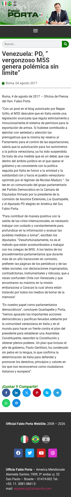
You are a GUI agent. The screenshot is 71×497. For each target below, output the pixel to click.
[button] (35, 30)
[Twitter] (29, 453)
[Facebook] (18, 453)
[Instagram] (52, 453)
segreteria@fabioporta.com (32, 488)
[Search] (65, 44)
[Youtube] (41, 453)
